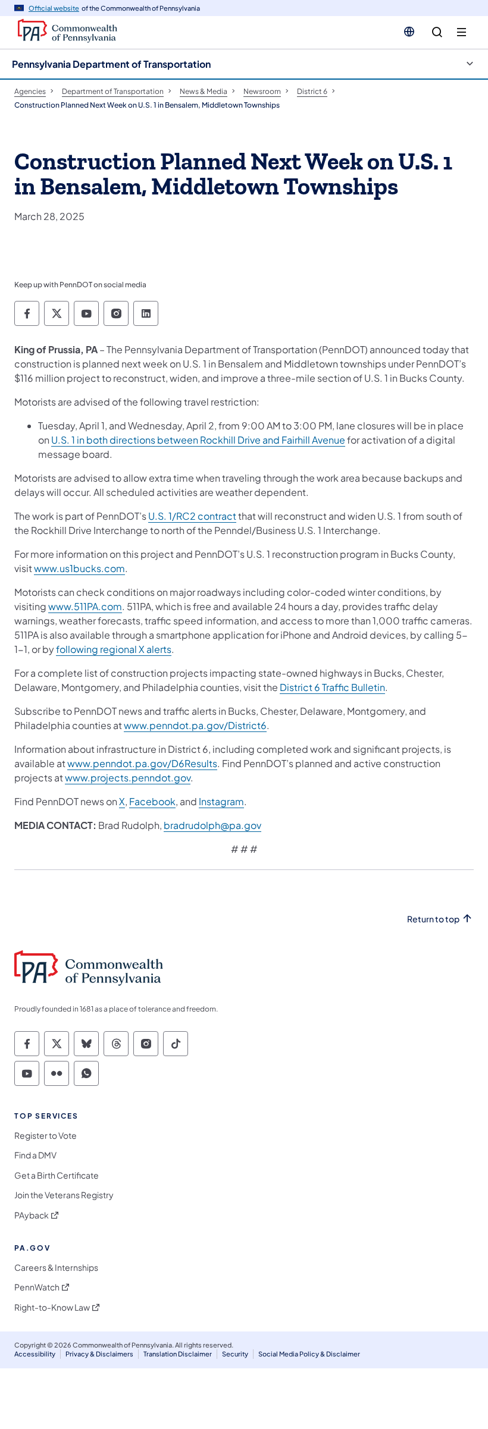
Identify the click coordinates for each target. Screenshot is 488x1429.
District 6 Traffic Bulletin (332, 687)
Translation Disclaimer (177, 1354)
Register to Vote (45, 1135)
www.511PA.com (85, 606)
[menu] (461, 32)
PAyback (31, 1215)
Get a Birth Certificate (56, 1175)
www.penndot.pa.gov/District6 (195, 725)
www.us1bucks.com (79, 568)
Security (235, 1354)
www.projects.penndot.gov (127, 777)
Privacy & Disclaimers (99, 1354)
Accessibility (34, 1354)
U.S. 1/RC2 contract (192, 516)
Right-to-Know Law (52, 1307)
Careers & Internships (56, 1267)
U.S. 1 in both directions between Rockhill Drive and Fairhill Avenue (198, 440)
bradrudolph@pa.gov (212, 825)
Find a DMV (35, 1155)
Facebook (152, 801)
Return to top (433, 919)
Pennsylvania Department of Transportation (111, 64)
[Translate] (409, 31)
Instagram (221, 801)
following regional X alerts (113, 649)
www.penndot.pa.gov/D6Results (142, 763)
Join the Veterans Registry (64, 1195)
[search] (437, 32)
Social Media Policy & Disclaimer (309, 1354)
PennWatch (37, 1287)
